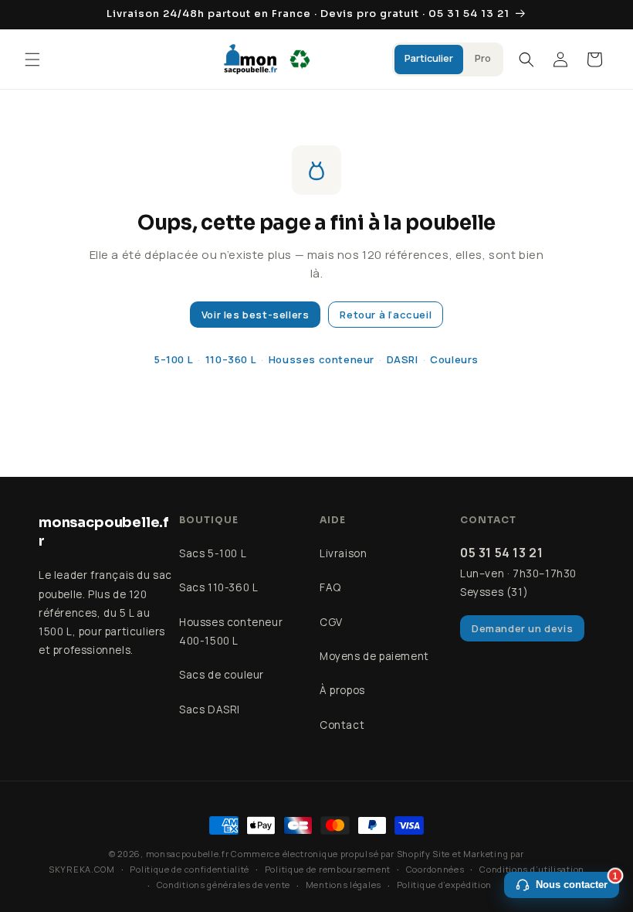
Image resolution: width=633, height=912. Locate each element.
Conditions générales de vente (223, 884)
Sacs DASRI (209, 709)
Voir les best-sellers (255, 315)
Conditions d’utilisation (531, 869)
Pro (483, 58)
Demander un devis (522, 628)
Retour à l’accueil (386, 315)
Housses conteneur (321, 359)
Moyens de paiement (374, 656)
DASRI (402, 359)
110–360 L (230, 359)
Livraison (343, 553)
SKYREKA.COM (82, 869)
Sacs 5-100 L (212, 553)
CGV (331, 622)
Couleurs (454, 359)
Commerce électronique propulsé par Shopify (330, 853)
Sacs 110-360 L (218, 587)
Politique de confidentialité (189, 869)
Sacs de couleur (221, 675)
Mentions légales (343, 884)
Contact (342, 725)
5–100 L (173, 359)
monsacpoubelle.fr (187, 853)
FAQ (330, 587)
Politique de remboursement (328, 869)
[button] (32, 60)
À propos (342, 690)
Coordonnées (435, 869)
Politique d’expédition (444, 884)
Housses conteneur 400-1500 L (231, 631)
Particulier (429, 58)
